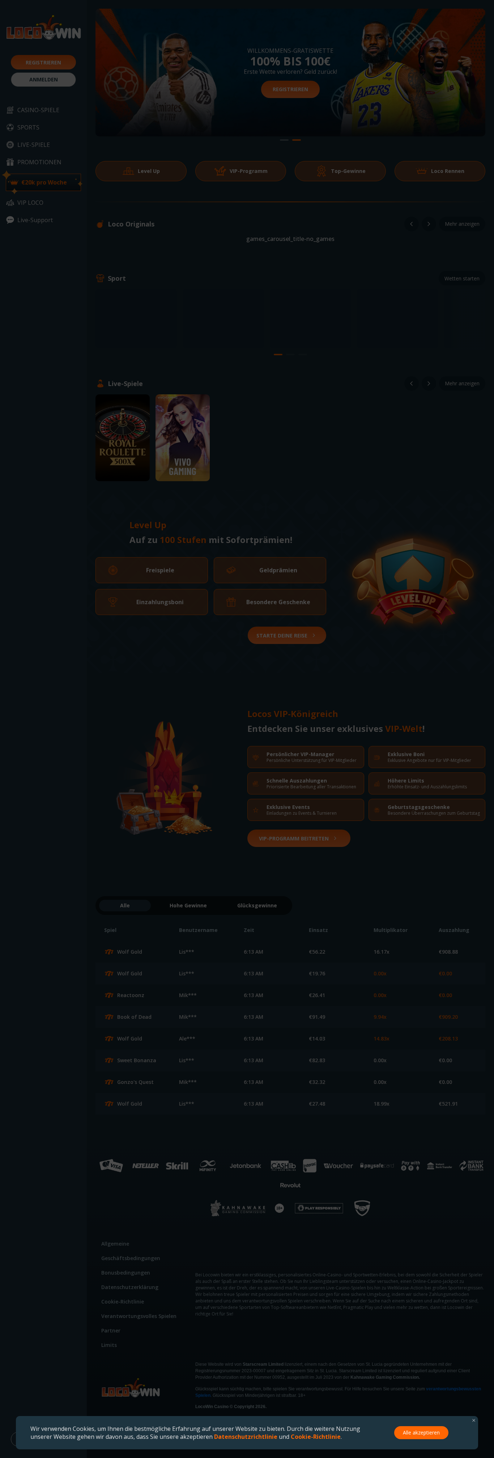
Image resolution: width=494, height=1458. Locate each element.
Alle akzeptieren (421, 1432)
